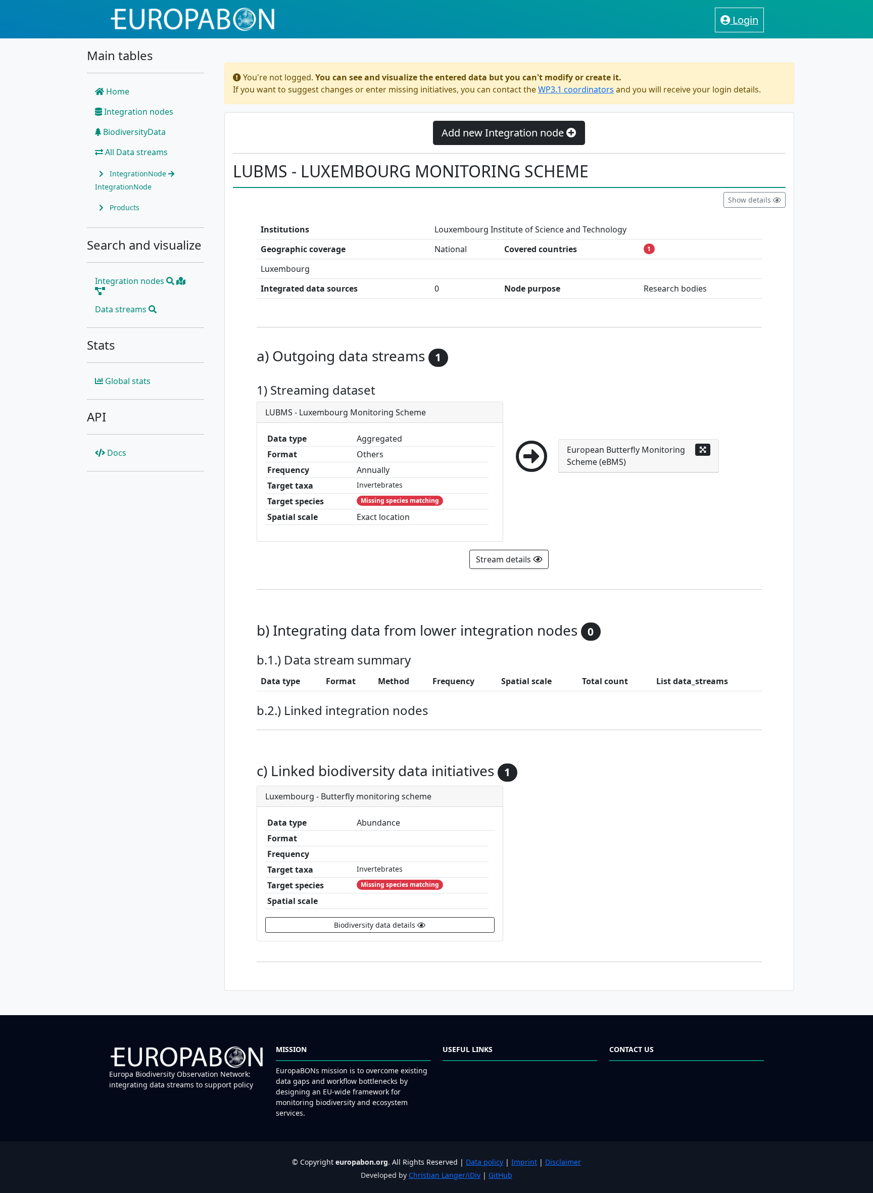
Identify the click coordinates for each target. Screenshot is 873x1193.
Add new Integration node (504, 132)
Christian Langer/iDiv (444, 1175)
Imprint (524, 1162)
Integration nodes (137, 111)
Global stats (127, 381)
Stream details (504, 559)
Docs (115, 452)
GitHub (500, 1175)
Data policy (484, 1162)
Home (116, 91)
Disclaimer (563, 1162)
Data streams (122, 309)
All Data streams (135, 152)
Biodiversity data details (375, 925)
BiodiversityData (133, 131)
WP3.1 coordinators (576, 89)
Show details (750, 200)
